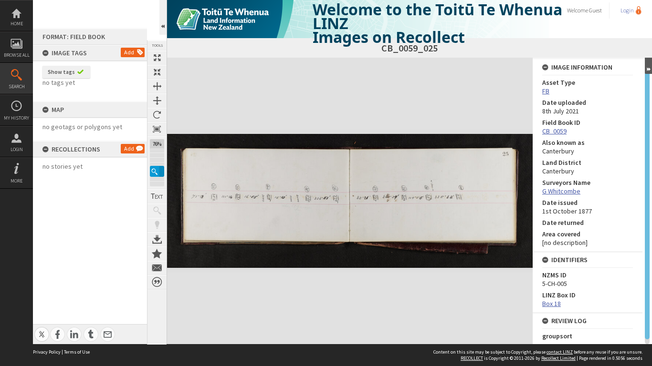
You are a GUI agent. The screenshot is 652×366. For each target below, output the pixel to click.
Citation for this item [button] (157, 282)
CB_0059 (554, 131)
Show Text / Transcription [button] (157, 196)
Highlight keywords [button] (157, 225)
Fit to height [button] (157, 100)
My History (16, 118)
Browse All (17, 55)
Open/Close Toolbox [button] (163, 17)
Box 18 (551, 303)
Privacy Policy (47, 352)
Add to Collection (157, 253)
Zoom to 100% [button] (157, 129)
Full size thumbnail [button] (157, 58)
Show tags (61, 71)
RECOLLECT (472, 358)
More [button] (16, 181)
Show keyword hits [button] (157, 210)
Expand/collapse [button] (648, 66)
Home (17, 23)
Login (17, 149)
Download (157, 239)
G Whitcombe (561, 191)
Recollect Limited (558, 358)
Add (129, 52)
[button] (157, 171)
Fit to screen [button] (157, 72)
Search (17, 86)
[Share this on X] (41, 329)
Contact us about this (157, 268)
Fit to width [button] (157, 86)
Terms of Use (77, 352)
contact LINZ (560, 352)
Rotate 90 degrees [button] (157, 115)
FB (545, 91)
